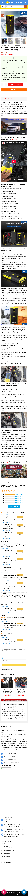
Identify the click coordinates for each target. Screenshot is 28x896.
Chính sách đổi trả (7, 847)
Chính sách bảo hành (7, 857)
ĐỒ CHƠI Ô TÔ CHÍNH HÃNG (14, 45)
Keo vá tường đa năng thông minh (17, 717)
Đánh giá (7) (7, 482)
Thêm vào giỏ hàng (15, 84)
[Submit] (25, 6)
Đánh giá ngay (14, 506)
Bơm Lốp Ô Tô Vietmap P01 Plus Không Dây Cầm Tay (20, 691)
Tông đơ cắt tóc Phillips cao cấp (9, 719)
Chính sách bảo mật (7, 853)
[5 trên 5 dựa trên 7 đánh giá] (14, 52)
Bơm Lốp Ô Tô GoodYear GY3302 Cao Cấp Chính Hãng (7, 691)
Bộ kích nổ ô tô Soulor (15, 708)
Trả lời (2, 514)
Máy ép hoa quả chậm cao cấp (11, 711)
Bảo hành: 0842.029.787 (10, 756)
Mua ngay (14, 89)
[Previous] (3, 24)
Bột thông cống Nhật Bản (16, 704)
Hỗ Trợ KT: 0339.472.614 (10, 759)
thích (7, 514)
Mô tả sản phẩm (8, 99)
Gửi (14, 665)
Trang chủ (3, 45)
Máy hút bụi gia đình (16, 715)
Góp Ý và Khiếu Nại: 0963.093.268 (12, 762)
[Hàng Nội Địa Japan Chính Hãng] (14, 2)
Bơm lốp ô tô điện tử (16, 713)
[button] (2, 3)
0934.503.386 (16, 463)
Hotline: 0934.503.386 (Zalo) (11, 754)
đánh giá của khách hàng (8, 493)
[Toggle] (2, 98)
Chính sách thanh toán (8, 850)
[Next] (24, 24)
